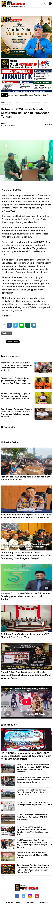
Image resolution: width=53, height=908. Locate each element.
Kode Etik (43, 902)
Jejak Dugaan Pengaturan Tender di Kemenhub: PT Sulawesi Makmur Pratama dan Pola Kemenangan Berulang (17, 413)
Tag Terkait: (6, 333)
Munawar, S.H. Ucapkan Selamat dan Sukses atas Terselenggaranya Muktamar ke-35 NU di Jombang (25, 596)
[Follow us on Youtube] (37, 896)
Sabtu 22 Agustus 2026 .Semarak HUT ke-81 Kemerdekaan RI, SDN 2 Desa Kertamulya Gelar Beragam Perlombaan (34, 768)
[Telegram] (33, 325)
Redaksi (9, 902)
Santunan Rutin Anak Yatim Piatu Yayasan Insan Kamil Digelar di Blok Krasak (33, 855)
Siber (18, 902)
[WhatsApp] (27, 325)
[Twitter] (15, 325)
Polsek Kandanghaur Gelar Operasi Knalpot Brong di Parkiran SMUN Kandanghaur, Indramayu (33, 779)
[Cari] (45, 3)
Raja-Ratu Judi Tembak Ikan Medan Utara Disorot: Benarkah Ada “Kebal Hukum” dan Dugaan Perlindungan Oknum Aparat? (33, 868)
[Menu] (51, 3)
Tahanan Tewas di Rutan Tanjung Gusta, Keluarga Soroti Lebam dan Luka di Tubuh (32, 792)
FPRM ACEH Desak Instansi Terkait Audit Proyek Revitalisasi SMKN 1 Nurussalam (32, 817)
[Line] (21, 325)
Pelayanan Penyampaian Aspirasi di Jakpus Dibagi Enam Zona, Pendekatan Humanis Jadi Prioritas (26, 516)
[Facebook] (9, 325)
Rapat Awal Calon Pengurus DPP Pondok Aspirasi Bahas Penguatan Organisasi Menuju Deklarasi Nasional (16, 366)
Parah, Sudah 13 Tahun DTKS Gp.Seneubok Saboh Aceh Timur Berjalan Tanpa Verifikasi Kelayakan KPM (33, 831)
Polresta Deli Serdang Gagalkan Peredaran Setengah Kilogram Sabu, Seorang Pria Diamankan (15, 396)
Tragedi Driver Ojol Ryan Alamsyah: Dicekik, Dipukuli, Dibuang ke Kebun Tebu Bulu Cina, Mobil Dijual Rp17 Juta (26, 675)
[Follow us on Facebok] (17, 896)
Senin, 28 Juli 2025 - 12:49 (8, 125)
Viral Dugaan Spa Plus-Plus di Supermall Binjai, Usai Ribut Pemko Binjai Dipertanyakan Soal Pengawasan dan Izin (34, 843)
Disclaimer (29, 902)
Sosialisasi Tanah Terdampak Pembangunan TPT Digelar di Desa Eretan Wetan (25, 635)
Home (3, 103)
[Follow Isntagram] (30, 896)
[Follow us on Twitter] (23, 896)
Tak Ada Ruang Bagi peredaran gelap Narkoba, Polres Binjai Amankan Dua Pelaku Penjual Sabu (16, 380)
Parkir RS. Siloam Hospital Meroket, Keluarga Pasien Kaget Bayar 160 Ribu (34, 803)
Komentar (49, 124)
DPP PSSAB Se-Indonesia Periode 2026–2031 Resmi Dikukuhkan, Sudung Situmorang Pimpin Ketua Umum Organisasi (26, 756)
